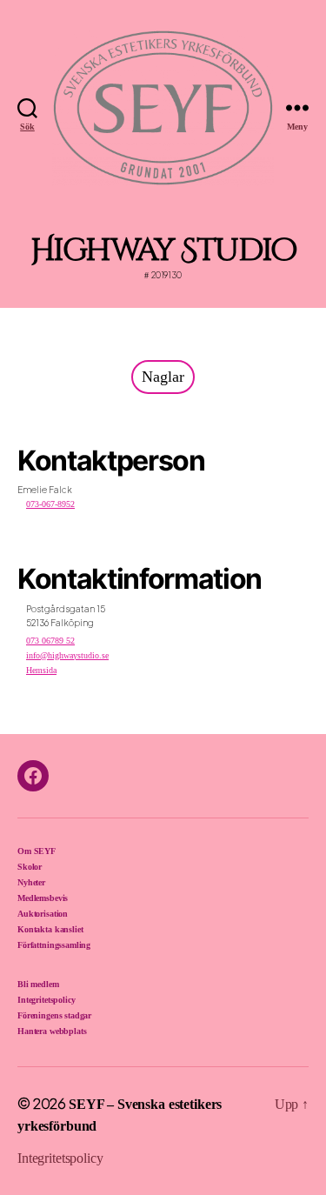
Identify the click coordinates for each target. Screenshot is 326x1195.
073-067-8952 (50, 504)
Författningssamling (53, 945)
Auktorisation (42, 913)
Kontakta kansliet (50, 929)
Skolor (29, 866)
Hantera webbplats (51, 1031)
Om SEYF (36, 851)
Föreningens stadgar (54, 1015)
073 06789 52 (50, 640)
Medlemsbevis (42, 898)
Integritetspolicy (46, 1000)
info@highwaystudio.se (67, 655)
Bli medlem (38, 984)
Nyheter (31, 882)
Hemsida (41, 670)
